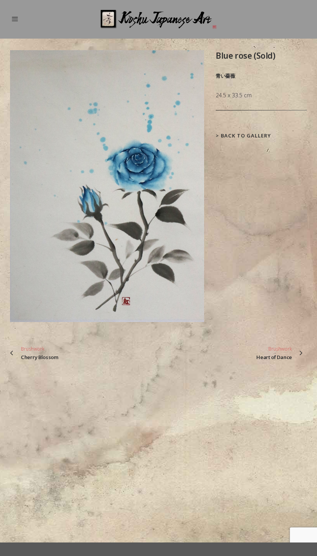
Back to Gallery (246, 135)
